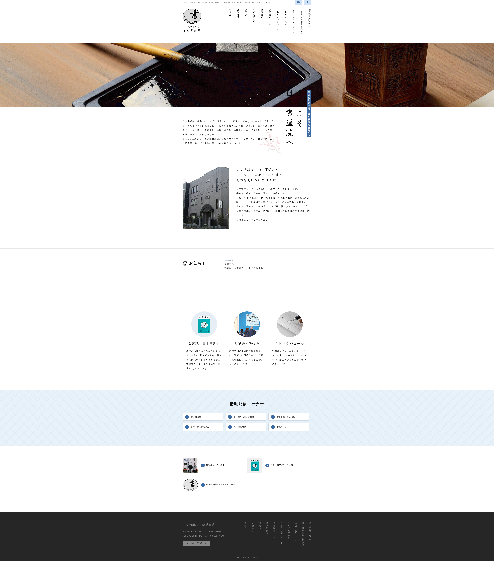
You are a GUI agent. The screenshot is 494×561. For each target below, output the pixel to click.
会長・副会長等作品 (200, 427)
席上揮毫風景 (240, 427)
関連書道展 (196, 417)
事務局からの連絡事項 (244, 417)
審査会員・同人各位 (286, 417)
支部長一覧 (282, 427)
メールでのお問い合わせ (196, 543)
